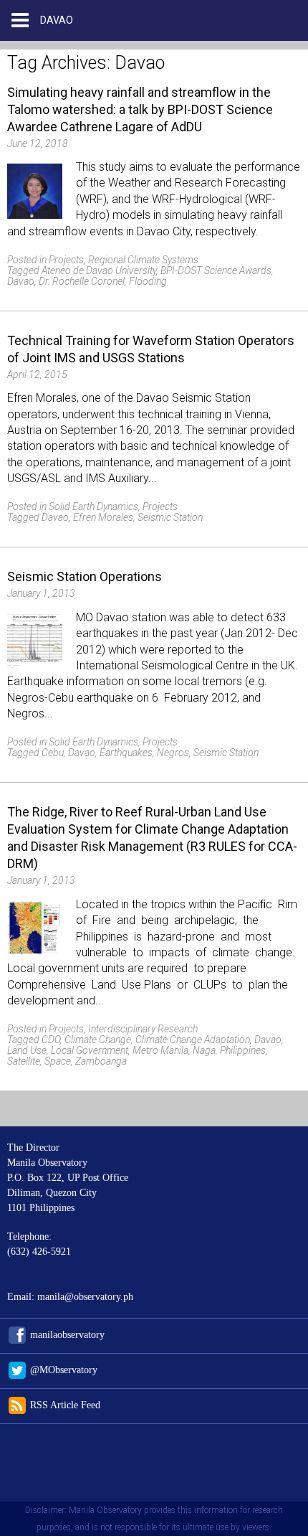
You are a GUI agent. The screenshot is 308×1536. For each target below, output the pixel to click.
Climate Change (97, 1039)
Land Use (27, 1050)
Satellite (23, 1061)
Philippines (243, 1050)
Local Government (89, 1050)
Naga (204, 1050)
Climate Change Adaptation (192, 1039)
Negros (173, 752)
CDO (51, 1039)
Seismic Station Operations (84, 576)
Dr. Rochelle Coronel (82, 281)
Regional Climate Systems (143, 259)
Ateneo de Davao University (99, 270)
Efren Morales (103, 517)
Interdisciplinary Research (143, 1029)
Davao (20, 281)
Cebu (53, 752)
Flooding (148, 281)
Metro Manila (160, 1050)
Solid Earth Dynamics (93, 506)
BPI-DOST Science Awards (215, 270)
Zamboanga (101, 1061)
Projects (66, 259)
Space (57, 1061)
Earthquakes (126, 752)
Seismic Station (170, 517)
